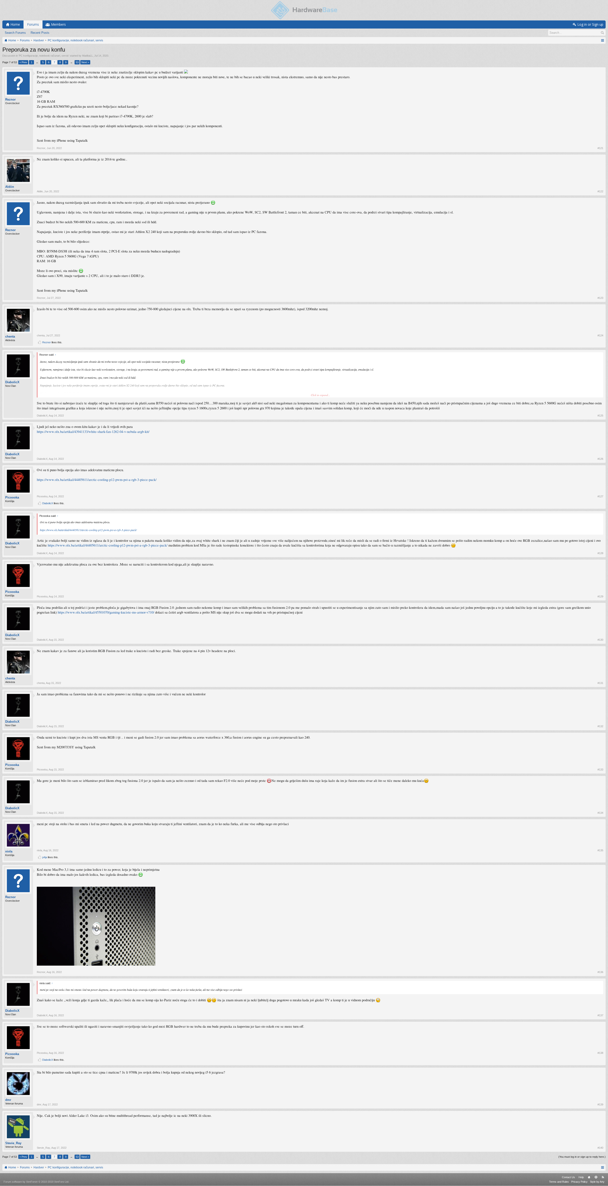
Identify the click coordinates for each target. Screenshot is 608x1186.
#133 (600, 769)
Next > (85, 62)
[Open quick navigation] (602, 40)
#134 (600, 812)
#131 (600, 683)
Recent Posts (40, 32)
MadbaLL (87, 55)
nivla (8, 851)
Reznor (10, 99)
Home (589, 1177)
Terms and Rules (559, 1181)
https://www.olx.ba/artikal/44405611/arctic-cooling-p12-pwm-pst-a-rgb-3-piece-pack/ (97, 479)
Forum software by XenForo (36, 1181)
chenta (10, 336)
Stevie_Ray (13, 1143)
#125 (600, 415)
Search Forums (15, 32)
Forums (33, 24)
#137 (600, 1015)
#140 (600, 1147)
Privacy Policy (579, 1181)
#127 (600, 496)
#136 (600, 972)
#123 (600, 297)
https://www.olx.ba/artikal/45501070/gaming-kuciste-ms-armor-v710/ (106, 612)
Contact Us (568, 1177)
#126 (600, 458)
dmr (8, 1100)
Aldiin (9, 187)
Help (581, 1177)
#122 (600, 191)
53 (77, 62)
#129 (600, 596)
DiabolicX (12, 382)
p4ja (44, 857)
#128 (600, 553)
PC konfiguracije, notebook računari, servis (44, 55)
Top (596, 1177)
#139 (600, 1104)
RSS (602, 1177)
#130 (600, 639)
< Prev (23, 62)
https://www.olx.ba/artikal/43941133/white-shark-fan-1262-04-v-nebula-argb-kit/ (93, 431)
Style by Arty (597, 1181)
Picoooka (12, 497)
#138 (600, 1052)
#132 (600, 726)
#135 (600, 850)
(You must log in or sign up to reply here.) (582, 1156)
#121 (600, 148)
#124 (600, 335)
